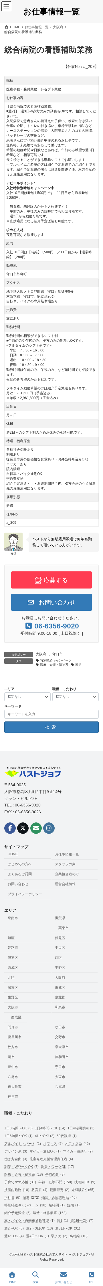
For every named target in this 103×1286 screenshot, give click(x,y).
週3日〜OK (67, 1228)
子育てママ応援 (20, 1182)
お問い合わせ (56, 602)
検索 (35, 1282)
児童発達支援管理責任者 (51, 1159)
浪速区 (13, 958)
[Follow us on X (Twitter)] (23, 828)
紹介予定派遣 (17, 1213)
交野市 (60, 1037)
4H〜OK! (44, 1136)
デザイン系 (15, 1151)
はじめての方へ (20, 864)
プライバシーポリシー (25, 894)
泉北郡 (60, 997)
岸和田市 (62, 1057)
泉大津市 (62, 1047)
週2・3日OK (39, 1228)
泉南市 (13, 918)
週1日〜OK (81, 1221)
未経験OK (83, 1190)
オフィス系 (77, 1144)
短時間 (57, 1205)
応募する (55, 580)
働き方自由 (15, 1159)
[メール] (36, 828)
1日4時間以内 (81, 1128)
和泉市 (60, 1007)
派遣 (78, 664)
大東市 (60, 1077)
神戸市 (13, 1097)
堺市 (11, 1057)
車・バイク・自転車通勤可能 (29, 1221)
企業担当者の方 (67, 874)
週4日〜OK (37, 1236)
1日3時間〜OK (18, 1128)
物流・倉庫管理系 (59, 1198)
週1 (62, 1221)
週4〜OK (14, 1236)
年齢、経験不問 (55, 1182)
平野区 (60, 968)
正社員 (12, 1198)
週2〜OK (14, 1228)
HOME (13, 854)
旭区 (11, 938)
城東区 (13, 988)
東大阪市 (14, 1087)
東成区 (60, 988)
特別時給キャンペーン (56, 660)
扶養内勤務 (16, 1190)
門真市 (13, 1027)
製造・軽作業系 (50, 1213)
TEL (91, 1282)
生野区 (13, 997)
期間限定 (59, 1190)
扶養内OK (84, 1182)
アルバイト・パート (22, 1144)
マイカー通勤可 (78, 1151)
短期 (73, 1205)
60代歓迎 (67, 1136)
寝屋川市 (14, 1037)
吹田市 (60, 1027)
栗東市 (63, 928)
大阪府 (41, 654)
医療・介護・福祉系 (54, 664)
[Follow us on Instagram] (49, 828)
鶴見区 (60, 938)
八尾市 (13, 1077)
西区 (58, 958)
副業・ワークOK (57, 1167)
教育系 (39, 1190)
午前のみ (55, 1174)
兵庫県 (60, 1087)
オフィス (53, 1144)
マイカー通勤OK (45, 1151)
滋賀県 (60, 918)
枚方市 (13, 1047)
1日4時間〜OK (50, 1128)
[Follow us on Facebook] (10, 828)
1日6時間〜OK (18, 1136)
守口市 (57, 654)
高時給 (79, 1236)
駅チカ (59, 1236)
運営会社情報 (65, 884)
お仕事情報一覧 (67, 854)
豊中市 (13, 1067)
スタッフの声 (65, 864)
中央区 (60, 948)
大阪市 (13, 1007)
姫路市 (13, 948)
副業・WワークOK (21, 1167)
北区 (11, 978)
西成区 (13, 968)
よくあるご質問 (20, 874)
